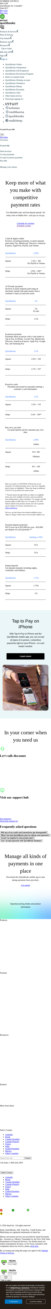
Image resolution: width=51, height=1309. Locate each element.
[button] (25, 140)
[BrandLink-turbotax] (12, 108)
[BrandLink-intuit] (11, 104)
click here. (34, 1246)
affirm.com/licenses (11, 508)
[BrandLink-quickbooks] (14, 116)
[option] (28, 1177)
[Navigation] (2, 28)
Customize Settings (36, 1301)
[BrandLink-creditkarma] (14, 112)
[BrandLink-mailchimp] (13, 121)
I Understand (13, 1301)
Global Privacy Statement (19, 1288)
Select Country (6, 1173)
